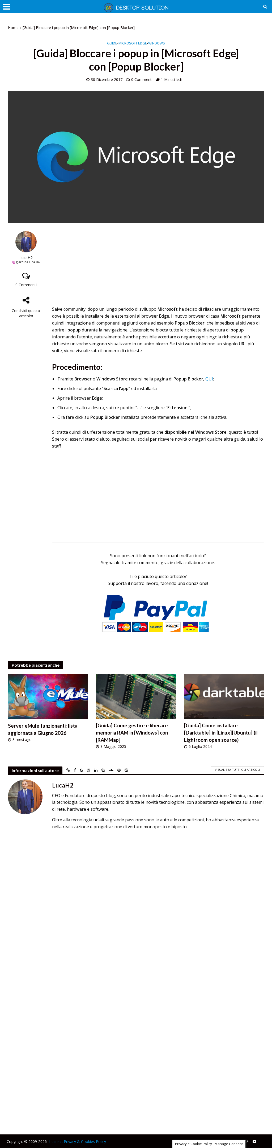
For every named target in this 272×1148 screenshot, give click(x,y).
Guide (112, 43)
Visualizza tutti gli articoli (237, 770)
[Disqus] (136, 908)
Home (13, 27)
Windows (156, 43)
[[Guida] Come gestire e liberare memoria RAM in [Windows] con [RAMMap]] (136, 696)
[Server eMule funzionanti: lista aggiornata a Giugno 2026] (48, 696)
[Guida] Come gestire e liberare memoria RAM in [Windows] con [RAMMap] (132, 732)
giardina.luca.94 (28, 262)
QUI (209, 379)
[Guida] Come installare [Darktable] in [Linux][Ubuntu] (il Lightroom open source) (221, 732)
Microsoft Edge (132, 43)
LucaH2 (26, 257)
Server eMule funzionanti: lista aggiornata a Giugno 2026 (43, 729)
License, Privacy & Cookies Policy (77, 1141)
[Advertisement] (158, 268)
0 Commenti (141, 79)
